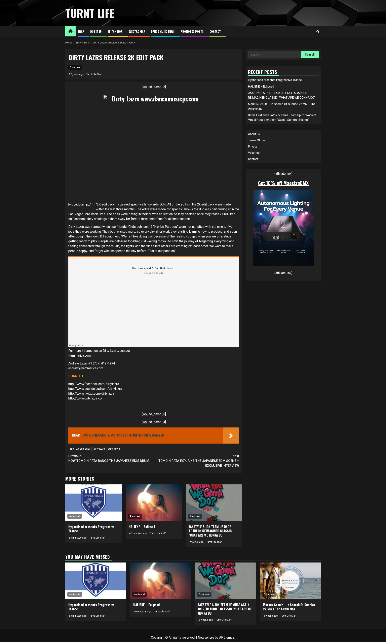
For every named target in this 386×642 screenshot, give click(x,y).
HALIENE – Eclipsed (142, 526)
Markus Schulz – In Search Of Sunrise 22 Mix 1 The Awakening (289, 606)
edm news (114, 448)
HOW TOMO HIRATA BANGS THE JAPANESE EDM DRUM (108, 458)
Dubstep (96, 31)
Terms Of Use (257, 140)
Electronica (136, 31)
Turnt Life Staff (94, 74)
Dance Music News (163, 31)
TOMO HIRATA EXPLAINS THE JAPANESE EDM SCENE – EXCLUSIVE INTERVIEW (198, 461)
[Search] (317, 31)
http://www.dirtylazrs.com (86, 398)
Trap (81, 31)
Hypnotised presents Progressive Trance (91, 528)
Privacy (252, 146)
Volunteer (254, 152)
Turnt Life (89, 13)
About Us (254, 134)
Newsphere (206, 637)
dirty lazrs (99, 448)
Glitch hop (115, 31)
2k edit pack (83, 448)
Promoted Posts (192, 31)
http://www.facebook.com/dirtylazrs (93, 384)
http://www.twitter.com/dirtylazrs (91, 393)
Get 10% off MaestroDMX (283, 182)
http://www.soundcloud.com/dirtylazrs (95, 389)
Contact (215, 31)
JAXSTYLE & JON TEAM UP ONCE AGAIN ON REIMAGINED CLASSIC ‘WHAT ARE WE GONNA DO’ (210, 531)
